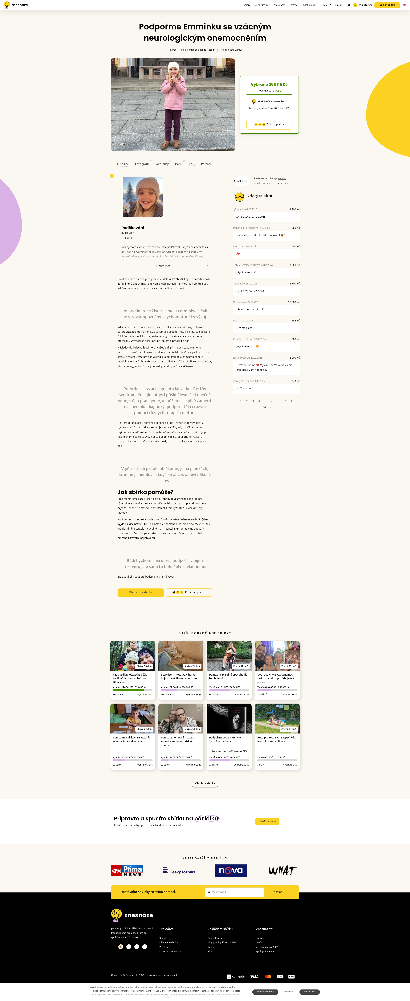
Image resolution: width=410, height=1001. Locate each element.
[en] (404, 5)
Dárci (178, 164)
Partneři (206, 164)
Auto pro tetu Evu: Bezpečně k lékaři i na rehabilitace (276, 740)
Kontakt (260, 938)
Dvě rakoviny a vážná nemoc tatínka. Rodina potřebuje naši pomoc (276, 679)
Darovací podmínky (170, 952)
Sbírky (162, 938)
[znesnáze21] (16, 5)
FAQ (192, 164)
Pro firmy (164, 947)
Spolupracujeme (265, 952)
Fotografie (142, 164)
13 (292, 401)
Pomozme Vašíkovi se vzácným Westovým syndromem (132, 740)
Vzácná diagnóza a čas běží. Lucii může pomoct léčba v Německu (130, 679)
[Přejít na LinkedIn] (144, 946)
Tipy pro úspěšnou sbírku (222, 943)
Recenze (212, 947)
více (167, 995)
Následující (270, 407)
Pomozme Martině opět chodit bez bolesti (228, 677)
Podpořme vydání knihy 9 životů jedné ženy (225, 740)
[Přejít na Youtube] (136, 946)
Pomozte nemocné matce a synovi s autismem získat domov (177, 742)
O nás (259, 943)
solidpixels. (172, 975)
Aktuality (162, 164)
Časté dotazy (215, 938)
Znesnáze (263, 929)
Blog (210, 952)
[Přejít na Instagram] (128, 946)
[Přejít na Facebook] (120, 946)
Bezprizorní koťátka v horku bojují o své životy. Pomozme (179, 677)
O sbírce (123, 164)
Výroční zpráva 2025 (267, 947)
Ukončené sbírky (168, 943)
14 (264, 407)
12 (284, 401)
